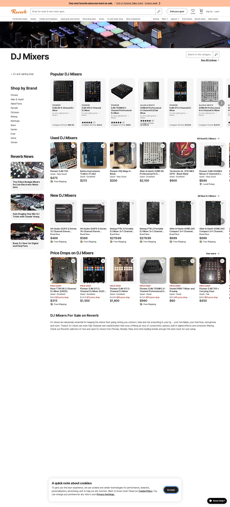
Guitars (33, 19)
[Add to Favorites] (73, 146)
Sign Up (209, 11)
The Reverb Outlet (19, 19)
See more (211, 253)
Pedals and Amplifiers (49, 19)
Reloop (14, 116)
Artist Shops (187, 19)
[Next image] (103, 155)
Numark (14, 108)
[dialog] (115, 490)
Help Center (213, 19)
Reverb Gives (200, 19)
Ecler (13, 133)
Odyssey (15, 112)
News (164, 19)
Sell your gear (177, 11)
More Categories (133, 19)
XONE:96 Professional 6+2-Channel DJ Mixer (209, 109)
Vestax (14, 142)
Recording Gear (89, 19)
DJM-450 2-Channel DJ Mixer (91, 109)
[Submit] (216, 54)
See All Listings (209, 60)
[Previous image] (84, 155)
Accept (171, 490)
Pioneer (14, 95)
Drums (101, 19)
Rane (13, 125)
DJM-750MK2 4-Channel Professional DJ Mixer (121, 110)
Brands (156, 19)
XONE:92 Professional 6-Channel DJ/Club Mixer (150, 110)
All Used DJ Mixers (206, 138)
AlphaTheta (16, 103)
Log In (216, 11)
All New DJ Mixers (207, 196)
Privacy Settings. (106, 494)
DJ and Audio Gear (115, 19)
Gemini (14, 129)
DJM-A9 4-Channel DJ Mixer (62, 109)
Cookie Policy (145, 491)
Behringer (15, 121)
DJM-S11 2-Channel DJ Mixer (180, 109)
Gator (13, 138)
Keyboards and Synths (70, 19)
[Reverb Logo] (19, 11)
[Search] (158, 11)
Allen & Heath (17, 99)
